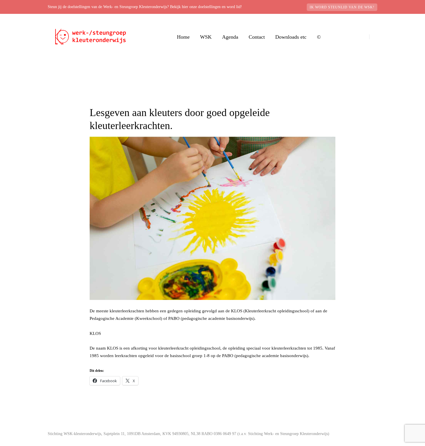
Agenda (230, 37)
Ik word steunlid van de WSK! (342, 7)
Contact (257, 37)
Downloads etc (290, 37)
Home (183, 37)
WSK (206, 37)
